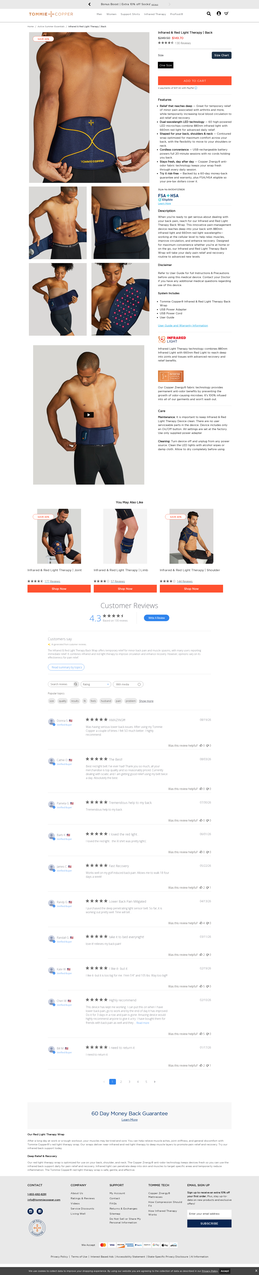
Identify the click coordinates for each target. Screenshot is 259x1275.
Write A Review (157, 618)
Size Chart (221, 55)
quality (62, 701)
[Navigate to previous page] (104, 1082)
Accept (225, 1271)
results (75, 701)
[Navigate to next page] (155, 1082)
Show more (146, 701)
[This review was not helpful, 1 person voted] (207, 888)
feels (93, 701)
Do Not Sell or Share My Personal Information (125, 1220)
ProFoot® (176, 14)
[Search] (209, 14)
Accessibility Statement (130, 1256)
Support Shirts (130, 14)
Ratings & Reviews (83, 1198)
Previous (89, 4)
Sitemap (115, 1213)
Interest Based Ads (102, 1256)
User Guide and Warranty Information (183, 325)
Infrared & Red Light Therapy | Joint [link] (54, 570)
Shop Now (59, 588)
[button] (219, 13)
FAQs (113, 1203)
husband (106, 701)
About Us (77, 1193)
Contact (115, 1198)
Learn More (164, 203)
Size (161, 55)
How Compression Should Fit (165, 1204)
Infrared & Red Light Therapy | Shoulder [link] (190, 570)
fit (85, 701)
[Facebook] (40, 1211)
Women (111, 14)
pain (118, 701)
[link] (59, 536)
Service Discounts (82, 1208)
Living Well (78, 1213)
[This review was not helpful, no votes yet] (207, 745)
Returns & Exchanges (123, 1208)
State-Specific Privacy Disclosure (168, 1256)
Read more (143, 1022)
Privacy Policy (59, 1256)
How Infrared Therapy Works (162, 1212)
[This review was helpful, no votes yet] (201, 745)
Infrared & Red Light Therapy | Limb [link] (121, 570)
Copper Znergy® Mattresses (159, 1195)
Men (99, 14)
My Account (117, 1193)
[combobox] (96, 684)
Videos (75, 1203)
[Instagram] (30, 1211)
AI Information (199, 1256)
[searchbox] (60, 684)
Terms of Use (79, 1256)
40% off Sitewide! (129, 4)
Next (169, 4)
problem (131, 701)
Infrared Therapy (155, 14)
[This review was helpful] (201, 888)
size (52, 701)
